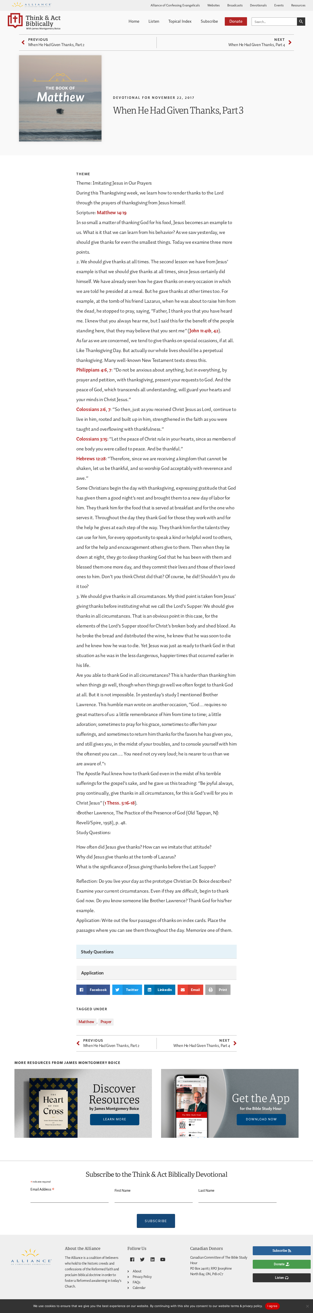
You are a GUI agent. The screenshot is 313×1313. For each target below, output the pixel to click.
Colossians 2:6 (91, 409)
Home (134, 21)
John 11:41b (200, 331)
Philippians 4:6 (91, 370)
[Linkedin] (152, 1259)
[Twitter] (142, 1259)
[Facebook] (132, 1259)
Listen (153, 21)
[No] (307, 1306)
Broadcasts (235, 5)
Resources (298, 5)
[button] (93, 990)
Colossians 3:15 (91, 439)
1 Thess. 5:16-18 (119, 803)
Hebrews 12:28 (91, 459)
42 (215, 331)
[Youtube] (162, 1259)
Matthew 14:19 (111, 213)
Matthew (86, 1022)
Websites (213, 5)
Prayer (106, 1022)
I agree (272, 1306)
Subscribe (209, 21)
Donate (235, 21)
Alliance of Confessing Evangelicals (175, 5)
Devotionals (258, 5)
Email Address (42, 1190)
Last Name (206, 1191)
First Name (123, 1191)
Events (279, 5)
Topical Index (180, 21)
